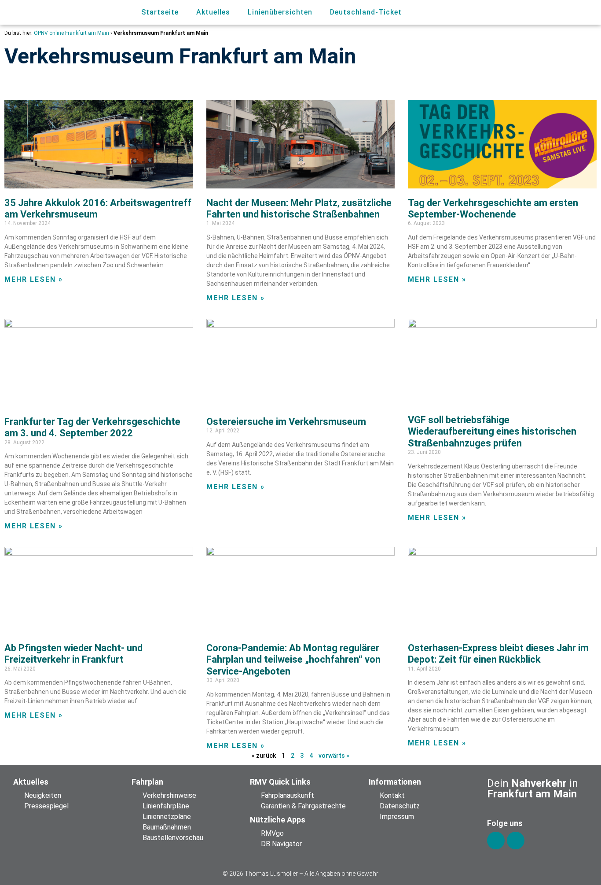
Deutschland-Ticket (366, 12)
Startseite (160, 12)
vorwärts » (334, 755)
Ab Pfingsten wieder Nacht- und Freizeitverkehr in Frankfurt (73, 653)
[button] (549, 12)
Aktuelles (213, 12)
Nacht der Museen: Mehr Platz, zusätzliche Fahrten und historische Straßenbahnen (299, 208)
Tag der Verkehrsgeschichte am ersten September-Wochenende (493, 208)
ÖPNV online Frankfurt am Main (71, 33)
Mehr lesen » (33, 279)
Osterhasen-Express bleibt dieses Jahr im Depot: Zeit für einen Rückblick (498, 653)
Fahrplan (147, 781)
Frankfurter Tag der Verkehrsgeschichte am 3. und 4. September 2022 (92, 427)
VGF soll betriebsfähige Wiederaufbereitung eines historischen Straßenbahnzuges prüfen (492, 431)
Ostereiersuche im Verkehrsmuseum (286, 421)
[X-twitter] (515, 840)
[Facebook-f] (496, 840)
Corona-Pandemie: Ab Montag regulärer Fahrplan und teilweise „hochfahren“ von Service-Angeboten (293, 659)
